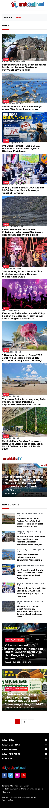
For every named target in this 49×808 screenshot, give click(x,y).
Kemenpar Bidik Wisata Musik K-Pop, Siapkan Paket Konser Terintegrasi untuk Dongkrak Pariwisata (23, 316)
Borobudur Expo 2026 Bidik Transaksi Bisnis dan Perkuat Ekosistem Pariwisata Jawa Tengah (24, 67)
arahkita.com (8, 800)
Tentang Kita (7, 786)
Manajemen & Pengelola (32, 789)
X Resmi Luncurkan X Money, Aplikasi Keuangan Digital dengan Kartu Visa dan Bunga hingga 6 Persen (24, 652)
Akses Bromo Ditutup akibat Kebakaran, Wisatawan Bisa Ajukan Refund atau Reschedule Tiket (22, 232)
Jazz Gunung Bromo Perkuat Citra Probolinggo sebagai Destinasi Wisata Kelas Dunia (22, 274)
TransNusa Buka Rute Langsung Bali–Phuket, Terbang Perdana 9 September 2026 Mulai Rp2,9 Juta (23, 402)
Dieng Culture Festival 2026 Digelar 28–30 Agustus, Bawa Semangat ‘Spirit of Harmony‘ (23, 190)
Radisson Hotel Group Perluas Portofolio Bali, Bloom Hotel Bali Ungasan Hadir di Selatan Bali (30, 522)
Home (9, 17)
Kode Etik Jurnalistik (11, 789)
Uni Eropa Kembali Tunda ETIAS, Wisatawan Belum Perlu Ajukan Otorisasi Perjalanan (21, 148)
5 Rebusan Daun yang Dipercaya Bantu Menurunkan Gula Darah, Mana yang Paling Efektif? (24, 699)
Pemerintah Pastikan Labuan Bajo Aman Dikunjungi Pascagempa (22, 107)
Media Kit (6, 792)
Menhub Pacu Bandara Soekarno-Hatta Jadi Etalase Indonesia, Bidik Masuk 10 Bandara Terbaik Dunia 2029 (22, 445)
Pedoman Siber (22, 786)
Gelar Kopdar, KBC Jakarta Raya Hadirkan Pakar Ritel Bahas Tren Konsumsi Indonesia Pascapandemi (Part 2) (24, 483)
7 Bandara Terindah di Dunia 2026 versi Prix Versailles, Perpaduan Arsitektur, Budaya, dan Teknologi (22, 358)
